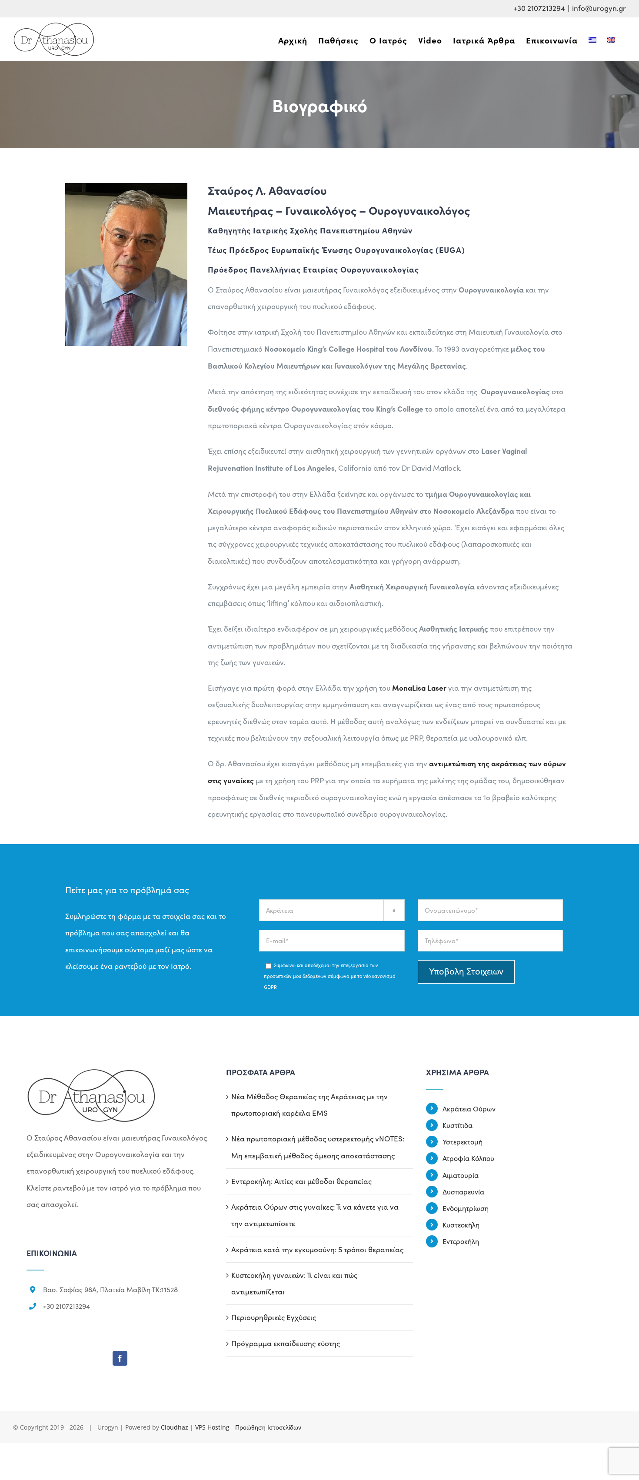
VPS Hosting (212, 1427)
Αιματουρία (461, 1175)
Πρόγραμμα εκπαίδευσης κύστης (285, 1343)
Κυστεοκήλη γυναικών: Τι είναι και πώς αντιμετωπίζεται (294, 1283)
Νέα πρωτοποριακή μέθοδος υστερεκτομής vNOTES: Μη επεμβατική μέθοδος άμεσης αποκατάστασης (317, 1147)
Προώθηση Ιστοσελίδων (268, 1427)
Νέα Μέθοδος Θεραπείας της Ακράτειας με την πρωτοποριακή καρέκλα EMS (309, 1104)
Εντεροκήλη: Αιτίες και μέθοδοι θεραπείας (301, 1181)
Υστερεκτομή (463, 1141)
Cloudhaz (174, 1427)
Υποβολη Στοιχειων (466, 971)
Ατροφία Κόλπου (468, 1158)
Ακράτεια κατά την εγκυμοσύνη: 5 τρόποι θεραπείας (317, 1249)
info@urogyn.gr (599, 8)
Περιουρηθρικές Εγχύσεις (273, 1317)
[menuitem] (292, 40)
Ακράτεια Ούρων (469, 1108)
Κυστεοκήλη (461, 1224)
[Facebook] (120, 1358)
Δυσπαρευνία (463, 1191)
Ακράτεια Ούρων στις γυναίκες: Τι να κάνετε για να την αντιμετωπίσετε (315, 1215)
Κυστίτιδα (458, 1125)
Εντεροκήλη (461, 1241)
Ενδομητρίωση (466, 1208)
